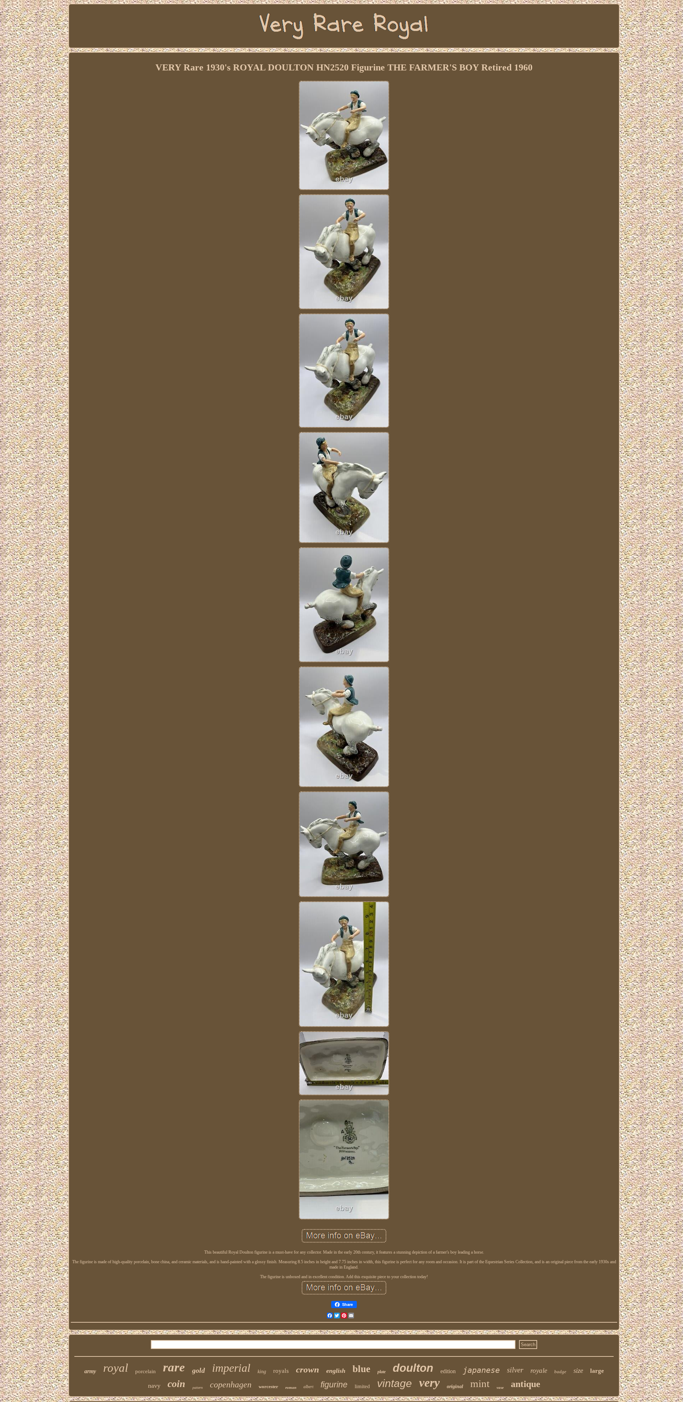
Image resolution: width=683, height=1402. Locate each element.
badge (560, 1371)
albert (308, 1386)
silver (515, 1370)
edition (448, 1371)
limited (362, 1386)
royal (115, 1367)
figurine (334, 1384)
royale (538, 1370)
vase (500, 1387)
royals (281, 1370)
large (597, 1370)
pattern (197, 1388)
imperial (231, 1367)
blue (361, 1369)
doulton (413, 1368)
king (262, 1371)
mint (479, 1383)
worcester (268, 1386)
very (429, 1382)
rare (174, 1367)
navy (154, 1385)
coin (176, 1383)
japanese (481, 1370)
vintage (394, 1383)
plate (381, 1371)
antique (525, 1384)
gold (198, 1370)
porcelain (145, 1371)
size (578, 1370)
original (455, 1386)
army (90, 1371)
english (335, 1370)
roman (290, 1387)
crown (307, 1369)
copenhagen (231, 1384)
